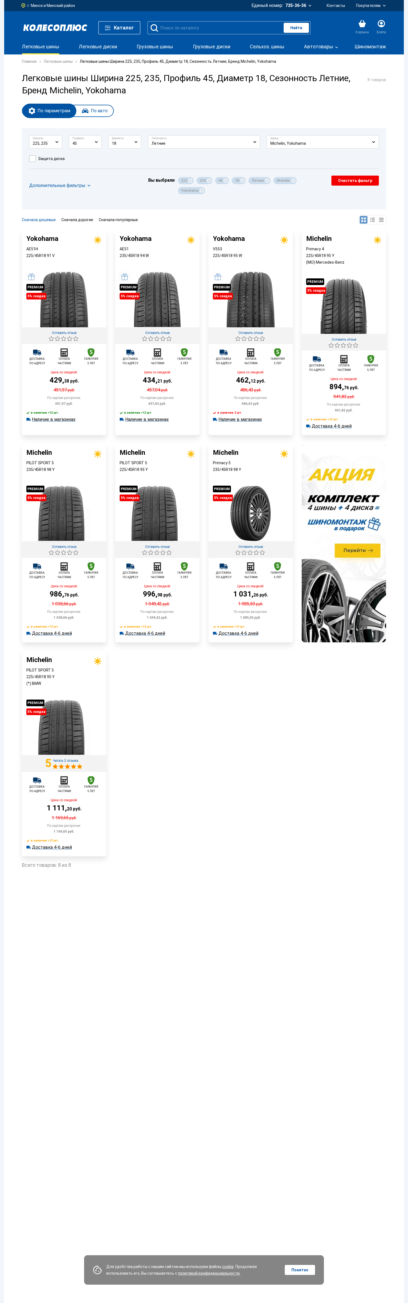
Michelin (283, 180)
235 (203, 180)
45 (220, 180)
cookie (228, 1266)
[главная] (55, 27)
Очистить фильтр (355, 180)
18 (237, 180)
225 (184, 180)
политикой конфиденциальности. (209, 1273)
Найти (296, 28)
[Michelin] (344, 332)
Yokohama (189, 190)
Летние (258, 180)
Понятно (299, 1270)
